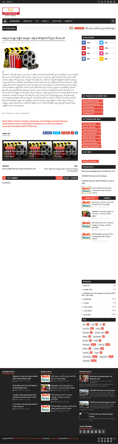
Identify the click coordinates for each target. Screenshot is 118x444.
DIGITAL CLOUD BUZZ (19, 438)
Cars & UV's (28, 21)
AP (101, 325)
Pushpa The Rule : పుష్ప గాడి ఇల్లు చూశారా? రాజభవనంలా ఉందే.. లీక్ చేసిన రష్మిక (65, 153)
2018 (92, 325)
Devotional (86, 333)
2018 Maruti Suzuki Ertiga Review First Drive (102, 402)
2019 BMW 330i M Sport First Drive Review (94, 176)
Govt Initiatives (97, 337)
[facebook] (99, 1)
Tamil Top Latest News (91, 140)
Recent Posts (90, 198)
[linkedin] (114, 1)
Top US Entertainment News (91, 101)
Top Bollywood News (92, 110)
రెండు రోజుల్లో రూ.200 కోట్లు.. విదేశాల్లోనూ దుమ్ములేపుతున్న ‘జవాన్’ (38, 153)
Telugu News (73, 28)
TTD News (86, 303)
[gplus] (105, 441)
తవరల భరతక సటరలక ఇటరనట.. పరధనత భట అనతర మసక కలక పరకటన (102, 190)
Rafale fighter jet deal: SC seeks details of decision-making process (25, 386)
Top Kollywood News (92, 113)
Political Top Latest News (90, 130)
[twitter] (102, 1)
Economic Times (87, 289)
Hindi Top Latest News (90, 137)
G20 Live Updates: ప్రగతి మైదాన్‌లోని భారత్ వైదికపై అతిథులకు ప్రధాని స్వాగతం (102, 236)
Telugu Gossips (87, 307)
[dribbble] (105, 1)
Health (96, 341)
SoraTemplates (54, 438)
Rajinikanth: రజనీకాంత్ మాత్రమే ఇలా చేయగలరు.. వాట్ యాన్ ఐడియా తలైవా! (14, 153)
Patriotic (85, 349)
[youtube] (111, 441)
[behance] (111, 1)
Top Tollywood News (92, 107)
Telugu (44, 21)
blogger (59, 178)
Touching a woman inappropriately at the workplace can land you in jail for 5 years (25, 396)
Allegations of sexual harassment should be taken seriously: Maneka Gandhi (25, 377)
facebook (74, 178)
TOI (37, 21)
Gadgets (85, 337)
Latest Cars (56, 21)
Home (3, 2)
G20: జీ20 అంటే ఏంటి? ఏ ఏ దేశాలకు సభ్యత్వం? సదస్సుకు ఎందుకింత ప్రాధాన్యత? (102, 224)
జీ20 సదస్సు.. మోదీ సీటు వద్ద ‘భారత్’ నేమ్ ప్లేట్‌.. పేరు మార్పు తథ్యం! (103, 203)
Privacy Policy (31, 438)
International (15, 21)
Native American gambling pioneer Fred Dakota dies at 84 (98, 171)
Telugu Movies (29, 42)
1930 (84, 325)
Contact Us (10, 2)
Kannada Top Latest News (91, 143)
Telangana (86, 353)
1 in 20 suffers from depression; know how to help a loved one (25, 405)
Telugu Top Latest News (91, 133)
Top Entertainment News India (92, 104)
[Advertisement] (74, 11)
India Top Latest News (90, 127)
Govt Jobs (85, 341)
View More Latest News (89, 161)
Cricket (98, 329)
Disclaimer (39, 438)
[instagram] (108, 1)
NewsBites (68, 21)
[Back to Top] (114, 438)
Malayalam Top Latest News (91, 146)
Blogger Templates (73, 438)
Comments (107, 198)
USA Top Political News (90, 124)
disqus (66, 178)
